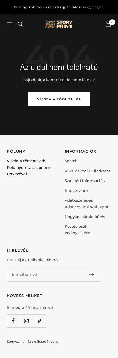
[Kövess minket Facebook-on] (13, 320)
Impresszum (76, 190)
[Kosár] (108, 24)
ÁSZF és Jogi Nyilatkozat (87, 171)
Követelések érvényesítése (77, 229)
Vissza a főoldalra (59, 99)
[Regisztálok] (91, 275)
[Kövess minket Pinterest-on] (39, 320)
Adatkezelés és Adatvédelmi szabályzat (87, 203)
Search (71, 160)
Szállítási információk (85, 180)
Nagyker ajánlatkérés (85, 216)
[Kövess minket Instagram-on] (26, 320)
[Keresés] (20, 24)
